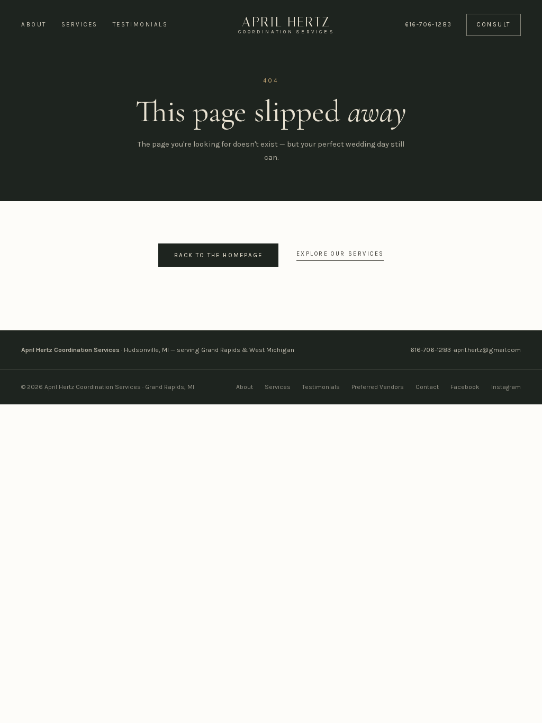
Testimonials (140, 24)
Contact (427, 387)
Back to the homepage (218, 255)
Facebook (465, 387)
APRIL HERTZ (286, 25)
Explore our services (340, 253)
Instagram (506, 387)
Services (79, 24)
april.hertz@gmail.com (487, 350)
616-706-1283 (428, 24)
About (34, 24)
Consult (493, 24)
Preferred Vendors (377, 387)
